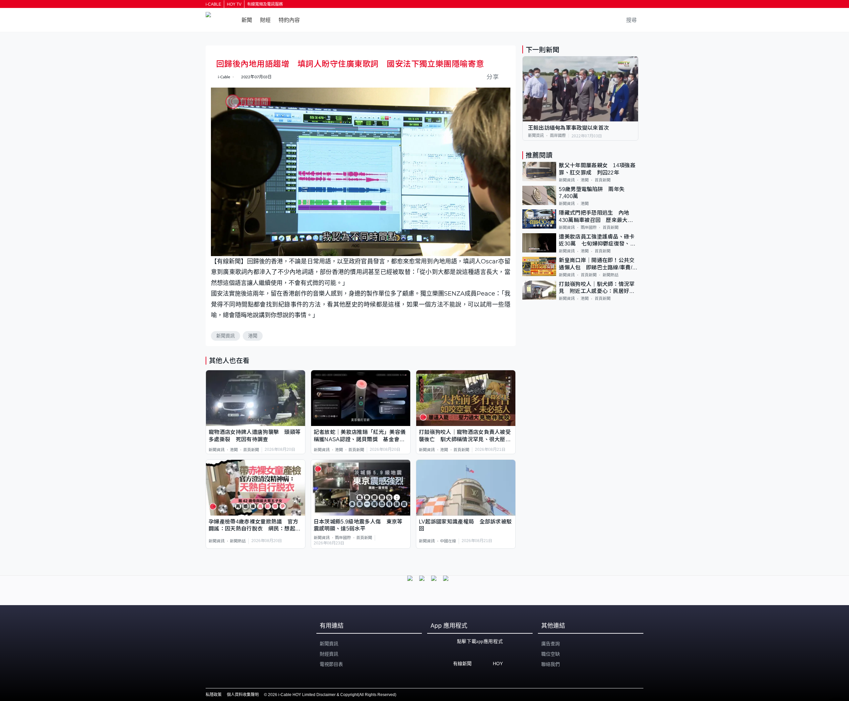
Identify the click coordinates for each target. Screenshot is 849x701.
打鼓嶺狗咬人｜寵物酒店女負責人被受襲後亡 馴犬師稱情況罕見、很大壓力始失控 (465, 436)
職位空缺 (550, 654)
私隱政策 (214, 694)
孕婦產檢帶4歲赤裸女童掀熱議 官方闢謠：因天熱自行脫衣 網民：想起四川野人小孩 (254, 525)
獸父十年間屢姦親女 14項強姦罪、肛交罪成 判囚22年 (597, 169)
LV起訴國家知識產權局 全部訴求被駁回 (465, 525)
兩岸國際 (343, 537)
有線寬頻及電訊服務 (265, 4)
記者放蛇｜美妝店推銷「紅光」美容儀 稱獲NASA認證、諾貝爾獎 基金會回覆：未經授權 (361, 436)
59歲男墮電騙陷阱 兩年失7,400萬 (591, 192)
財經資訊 (329, 654)
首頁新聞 (251, 450)
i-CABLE (213, 4)
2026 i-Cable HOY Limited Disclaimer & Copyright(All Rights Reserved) (332, 694)
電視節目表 (331, 664)
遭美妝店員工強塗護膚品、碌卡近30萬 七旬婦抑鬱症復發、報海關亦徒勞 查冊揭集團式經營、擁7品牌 (597, 240)
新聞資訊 (225, 336)
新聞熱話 (238, 541)
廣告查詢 (550, 644)
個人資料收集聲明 (243, 694)
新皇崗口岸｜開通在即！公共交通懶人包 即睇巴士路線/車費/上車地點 (598, 264)
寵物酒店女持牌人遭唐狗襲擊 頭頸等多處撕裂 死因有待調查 (254, 435)
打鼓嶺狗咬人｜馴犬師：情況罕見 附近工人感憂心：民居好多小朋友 (596, 288)
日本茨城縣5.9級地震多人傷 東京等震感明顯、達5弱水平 (358, 525)
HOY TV (234, 4)
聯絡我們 (550, 664)
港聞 (252, 336)
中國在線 (448, 541)
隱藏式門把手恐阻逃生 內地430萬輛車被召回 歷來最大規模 (596, 217)
